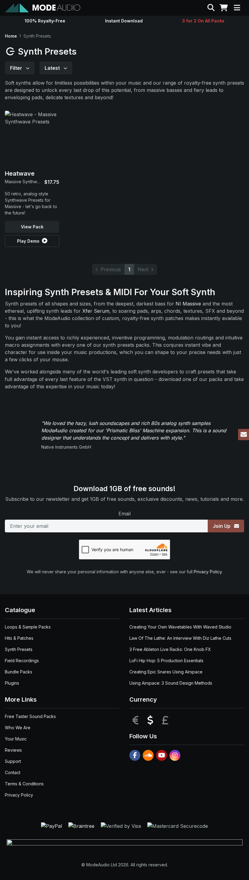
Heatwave (20, 173)
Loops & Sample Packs (28, 626)
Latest (53, 68)
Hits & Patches (19, 638)
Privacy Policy (208, 571)
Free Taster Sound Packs (30, 716)
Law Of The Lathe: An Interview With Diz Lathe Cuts (180, 638)
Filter (16, 68)
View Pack (32, 226)
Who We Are (17, 727)
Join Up (222, 526)
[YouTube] (161, 755)
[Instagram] (174, 755)
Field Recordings (22, 660)
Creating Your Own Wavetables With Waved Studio (180, 626)
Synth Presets (18, 649)
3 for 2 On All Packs (203, 20)
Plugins (12, 683)
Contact (12, 772)
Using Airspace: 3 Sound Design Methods (170, 683)
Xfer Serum (95, 311)
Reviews (13, 750)
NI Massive (188, 304)
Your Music (16, 738)
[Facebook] (134, 755)
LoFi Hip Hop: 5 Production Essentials (166, 660)
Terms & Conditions (24, 783)
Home (11, 36)
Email (124, 514)
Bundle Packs (18, 671)
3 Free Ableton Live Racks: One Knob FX (170, 649)
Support (13, 761)
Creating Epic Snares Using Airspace (166, 671)
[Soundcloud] (148, 755)
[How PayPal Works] (52, 826)
